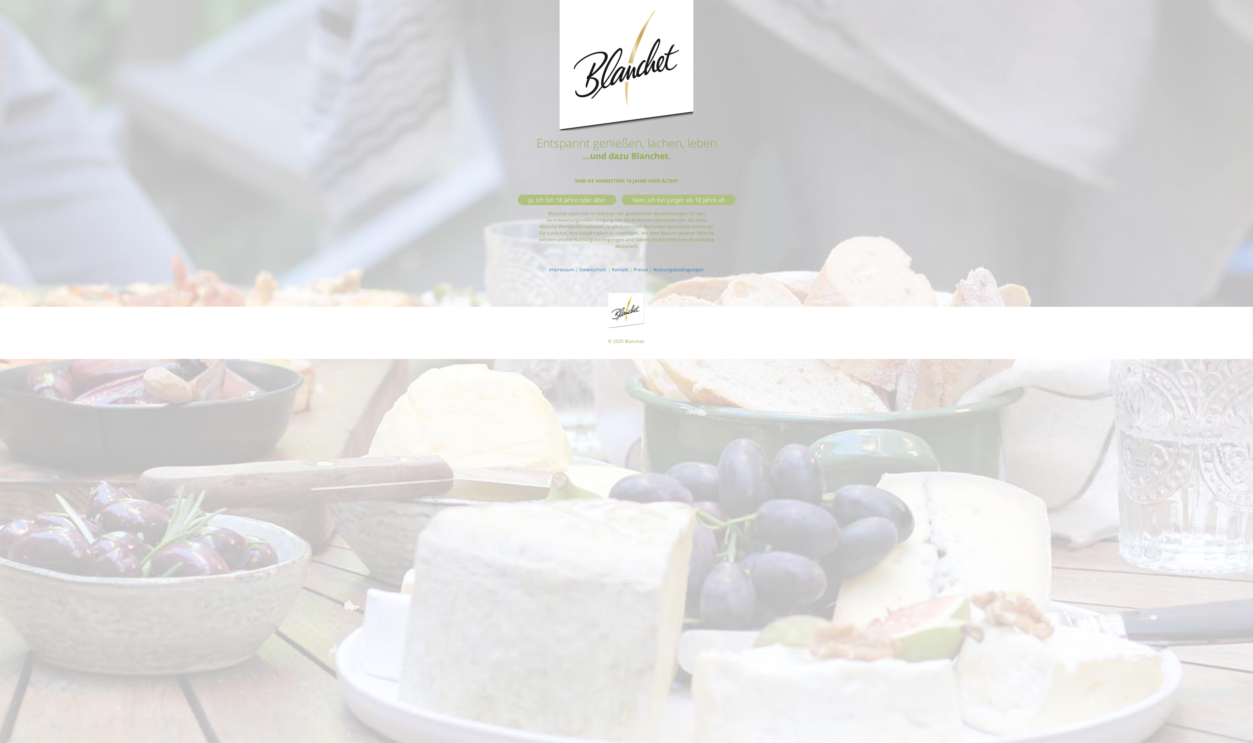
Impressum (561, 269)
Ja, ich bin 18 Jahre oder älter (567, 200)
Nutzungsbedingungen (678, 269)
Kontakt (620, 269)
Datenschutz (593, 269)
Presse (641, 269)
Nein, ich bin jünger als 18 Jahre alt (678, 200)
